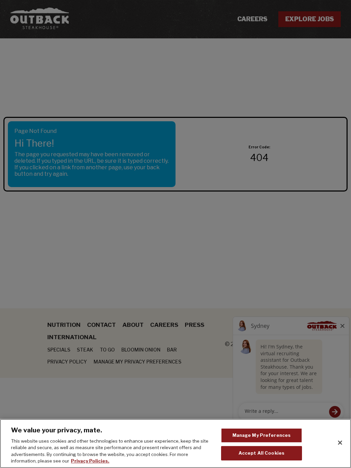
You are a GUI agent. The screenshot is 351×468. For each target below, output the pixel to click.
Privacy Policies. (90, 461)
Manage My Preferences (261, 435)
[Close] (340, 442)
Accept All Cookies (262, 453)
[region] (175, 443)
